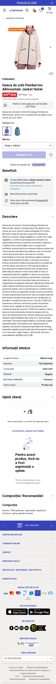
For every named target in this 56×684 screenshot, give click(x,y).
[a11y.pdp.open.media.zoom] (28, 47)
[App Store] (17, 613)
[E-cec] (38, 594)
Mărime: (6, 139)
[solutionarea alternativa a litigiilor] (28, 645)
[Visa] (5, 593)
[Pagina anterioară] (4, 526)
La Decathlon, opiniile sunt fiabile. (28, 431)
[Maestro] (18, 593)
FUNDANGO (8, 79)
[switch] (51, 154)
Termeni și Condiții (15, 668)
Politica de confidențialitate (37, 668)
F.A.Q (17, 676)
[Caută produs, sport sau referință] (27, 10)
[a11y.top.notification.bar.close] (51, 2)
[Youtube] (16, 629)
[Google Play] (39, 613)
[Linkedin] (26, 629)
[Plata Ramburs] (51, 594)
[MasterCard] (12, 593)
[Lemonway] (28, 598)
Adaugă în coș (24, 154)
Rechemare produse (17, 679)
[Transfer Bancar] (25, 594)
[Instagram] (21, 629)
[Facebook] (11, 629)
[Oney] (44, 593)
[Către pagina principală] (16, 10)
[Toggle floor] (53, 217)
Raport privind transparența (33, 676)
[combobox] (28, 145)
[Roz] (6, 131)
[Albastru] (17, 131)
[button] (50, 47)
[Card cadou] (31, 594)
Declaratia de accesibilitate (39, 679)
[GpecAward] (38, 631)
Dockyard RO (39, 165)
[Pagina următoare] (51, 526)
